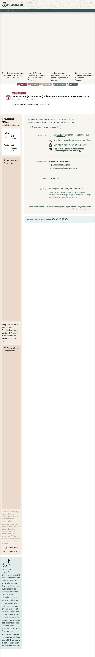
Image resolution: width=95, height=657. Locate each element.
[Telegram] (66, 219)
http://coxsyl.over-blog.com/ (65, 168)
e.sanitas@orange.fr (61, 165)
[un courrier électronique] (63, 219)
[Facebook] (53, 219)
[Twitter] (56, 219)
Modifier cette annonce (81, 209)
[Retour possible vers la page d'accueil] (12, 4)
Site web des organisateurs (44, 127)
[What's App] (60, 219)
